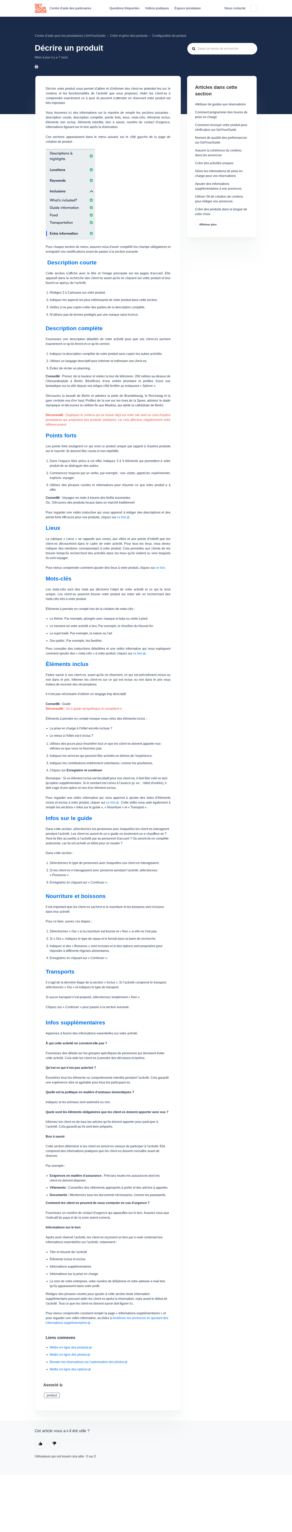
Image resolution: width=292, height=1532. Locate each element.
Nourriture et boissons (76, 896)
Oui (40, 1443)
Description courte (71, 262)
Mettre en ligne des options (69, 1369)
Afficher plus (208, 224)
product (52, 1395)
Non (54, 1443)
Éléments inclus (67, 664)
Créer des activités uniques (214, 163)
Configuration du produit (169, 35)
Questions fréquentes (124, 8)
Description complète (74, 328)
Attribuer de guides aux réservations (220, 104)
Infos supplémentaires (75, 1022)
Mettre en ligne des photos (68, 1354)
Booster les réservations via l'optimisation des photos (87, 1362)
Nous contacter (235, 8)
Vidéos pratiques (157, 8)
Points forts (61, 435)
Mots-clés (59, 579)
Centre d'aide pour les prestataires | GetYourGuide (70, 35)
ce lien (121, 517)
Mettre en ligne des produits (69, 1347)
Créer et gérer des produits (129, 35)
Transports (60, 972)
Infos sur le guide (69, 818)
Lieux (53, 528)
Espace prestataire (187, 8)
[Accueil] (40, 8)
